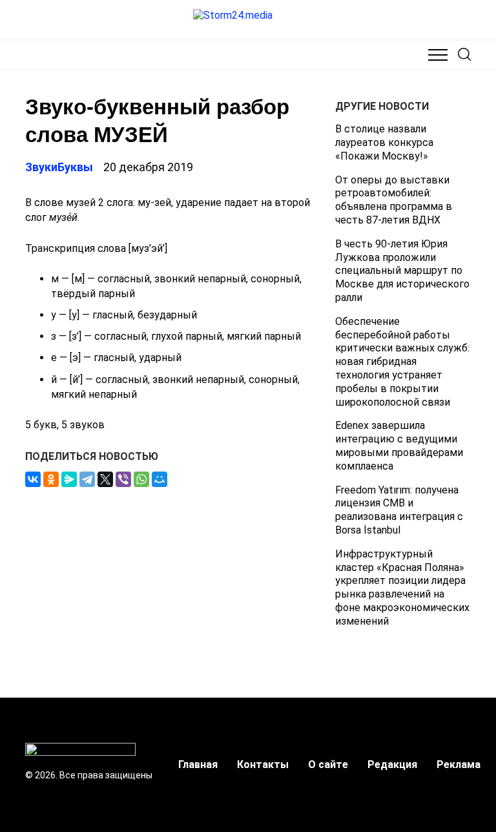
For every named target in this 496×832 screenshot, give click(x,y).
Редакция (392, 764)
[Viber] (123, 479)
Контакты (263, 764)
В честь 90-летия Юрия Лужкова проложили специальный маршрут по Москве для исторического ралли (402, 271)
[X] (105, 479)
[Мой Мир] (159, 479)
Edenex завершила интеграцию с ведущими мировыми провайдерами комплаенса (399, 445)
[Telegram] (87, 479)
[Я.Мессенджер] (69, 479)
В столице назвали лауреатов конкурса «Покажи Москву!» (384, 142)
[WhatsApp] (141, 479)
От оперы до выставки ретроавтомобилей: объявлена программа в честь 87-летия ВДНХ (393, 200)
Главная (198, 764)
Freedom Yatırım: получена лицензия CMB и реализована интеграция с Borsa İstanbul (399, 510)
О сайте (328, 764)
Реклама (458, 764)
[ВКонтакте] (33, 479)
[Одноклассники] (51, 479)
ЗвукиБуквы (59, 167)
